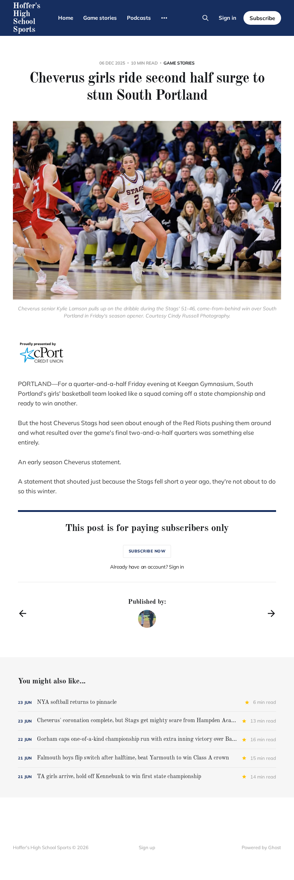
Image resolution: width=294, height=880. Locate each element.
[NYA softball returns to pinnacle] (147, 702)
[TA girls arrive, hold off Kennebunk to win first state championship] (147, 777)
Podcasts (139, 17)
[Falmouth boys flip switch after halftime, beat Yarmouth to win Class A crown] (147, 758)
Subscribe (262, 18)
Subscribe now (147, 551)
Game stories (100, 17)
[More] (164, 18)
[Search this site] (205, 18)
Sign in (227, 17)
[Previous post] (22, 613)
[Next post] (271, 613)
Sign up (147, 847)
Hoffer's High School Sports (26, 18)
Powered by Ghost (261, 847)
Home (65, 17)
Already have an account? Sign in (147, 567)
